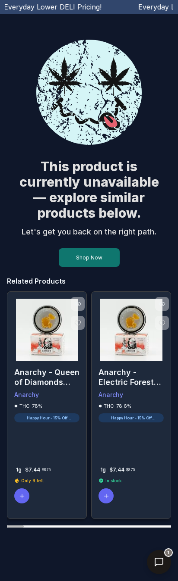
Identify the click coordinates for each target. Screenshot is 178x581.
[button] (21, 495)
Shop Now (89, 257)
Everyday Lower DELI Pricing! (50, 7)
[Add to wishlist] (78, 323)
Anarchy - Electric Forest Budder (126, 377)
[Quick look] (78, 304)
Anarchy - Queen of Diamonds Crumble (46, 377)
